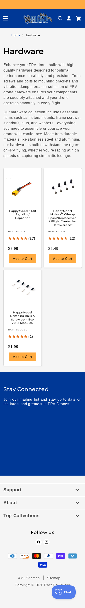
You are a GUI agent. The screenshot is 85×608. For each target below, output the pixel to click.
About (10, 502)
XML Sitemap (29, 578)
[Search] (60, 18)
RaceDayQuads (57, 585)
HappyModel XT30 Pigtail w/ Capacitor (22, 214)
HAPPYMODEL (17, 231)
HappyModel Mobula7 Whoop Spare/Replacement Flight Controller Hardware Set (63, 217)
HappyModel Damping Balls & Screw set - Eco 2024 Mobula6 (22, 318)
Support (12, 489)
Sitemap (53, 578)
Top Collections (21, 515)
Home (16, 35)
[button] (3, 18)
